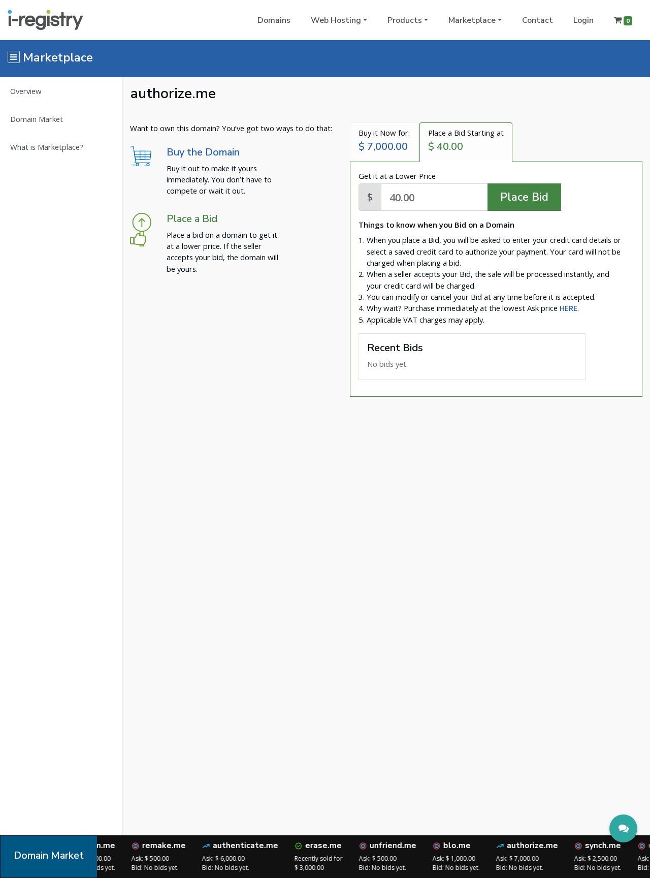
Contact (537, 20)
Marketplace (472, 20)
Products (404, 20)
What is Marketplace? (46, 147)
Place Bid (524, 197)
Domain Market (36, 119)
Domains (273, 20)
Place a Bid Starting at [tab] (466, 140)
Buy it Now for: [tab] (384, 140)
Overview (26, 91)
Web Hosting (336, 20)
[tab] (568, 308)
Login (583, 20)
